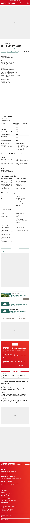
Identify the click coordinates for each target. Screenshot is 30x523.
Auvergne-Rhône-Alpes (20, 42)
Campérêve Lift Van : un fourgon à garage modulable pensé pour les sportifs (13, 388)
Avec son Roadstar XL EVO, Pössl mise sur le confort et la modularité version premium (13, 394)
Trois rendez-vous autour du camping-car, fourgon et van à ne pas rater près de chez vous (15, 376)
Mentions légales (5, 495)
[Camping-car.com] (8, 3)
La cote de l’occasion (6, 474)
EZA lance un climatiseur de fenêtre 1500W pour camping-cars (14, 382)
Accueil (2, 42)
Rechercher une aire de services (8, 471)
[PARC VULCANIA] (5, 295)
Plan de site (4, 490)
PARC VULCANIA (16, 294)
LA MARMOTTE (12, 303)
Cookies (3, 492)
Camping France (4, 502)
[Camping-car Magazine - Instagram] (28, 3)
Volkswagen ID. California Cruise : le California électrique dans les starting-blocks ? (14, 401)
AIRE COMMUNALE (13, 309)
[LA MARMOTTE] (5, 304)
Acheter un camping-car (6, 473)
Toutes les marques (5, 489)
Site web (26, 299)
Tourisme (5, 42)
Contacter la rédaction (6, 515)
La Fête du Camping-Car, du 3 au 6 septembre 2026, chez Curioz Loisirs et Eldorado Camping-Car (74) (14, 350)
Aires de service (10, 42)
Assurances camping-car (15, 0)
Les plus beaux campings (6, 504)
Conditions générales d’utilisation (8, 494)
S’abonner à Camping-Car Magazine (9, 484)
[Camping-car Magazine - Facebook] (26, 3)
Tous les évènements (22, 366)
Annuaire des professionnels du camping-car (11, 478)
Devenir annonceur (5, 516)
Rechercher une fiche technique (8, 476)
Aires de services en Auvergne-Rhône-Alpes (9, 317)
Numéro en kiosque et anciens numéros (10, 483)
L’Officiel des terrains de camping (8, 500)
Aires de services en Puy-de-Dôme (24, 317)
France (15, 42)
